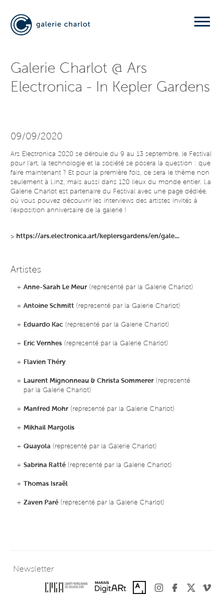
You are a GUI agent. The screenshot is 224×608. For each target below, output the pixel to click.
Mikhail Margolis (48, 427)
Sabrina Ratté (44, 465)
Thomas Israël (45, 484)
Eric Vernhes (42, 343)
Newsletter (33, 569)
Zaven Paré (40, 502)
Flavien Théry (44, 362)
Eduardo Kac (43, 324)
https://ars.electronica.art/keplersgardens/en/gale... (97, 236)
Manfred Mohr (45, 409)
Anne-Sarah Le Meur (55, 287)
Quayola (37, 446)
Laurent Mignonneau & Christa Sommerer (88, 381)
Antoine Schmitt (48, 306)
